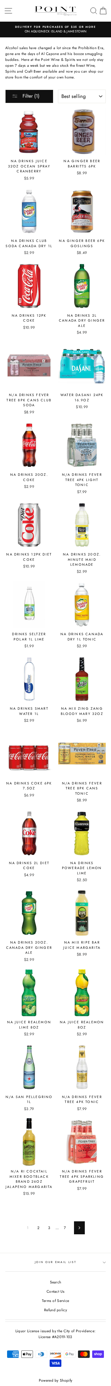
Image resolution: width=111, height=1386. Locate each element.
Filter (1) (30, 95)
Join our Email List (55, 1262)
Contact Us (55, 1291)
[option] (55, 29)
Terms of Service (55, 1300)
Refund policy (55, 1309)
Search (55, 1282)
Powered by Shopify (55, 1380)
